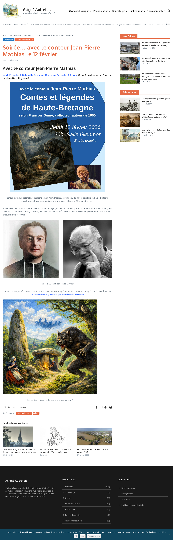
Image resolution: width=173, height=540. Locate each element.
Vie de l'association (18, 35)
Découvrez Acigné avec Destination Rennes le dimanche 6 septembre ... (19, 450)
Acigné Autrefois (37, 9)
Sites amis (125, 499)
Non (82, 536)
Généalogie (118, 11)
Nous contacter (156, 11)
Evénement (9, 39)
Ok (76, 536)
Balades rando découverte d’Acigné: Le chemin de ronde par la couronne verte (156, 76)
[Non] (169, 534)
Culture (36, 413)
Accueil (5, 35)
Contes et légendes (23, 413)
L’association (100, 11)
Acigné (85, 11)
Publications (136, 11)
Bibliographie (127, 493)
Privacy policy (94, 536)
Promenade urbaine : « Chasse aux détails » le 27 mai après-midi (55, 450)
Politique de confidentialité (132, 505)
